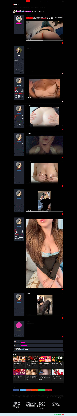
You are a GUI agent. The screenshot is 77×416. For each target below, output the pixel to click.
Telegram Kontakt (44, 18)
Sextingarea (18, 344)
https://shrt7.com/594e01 (19, 28)
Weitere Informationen (57, 414)
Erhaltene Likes (16, 25)
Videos (15, 90)
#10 (62, 321)
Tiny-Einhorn (34, 11)
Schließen (62, 414)
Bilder (15, 89)
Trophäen (15, 88)
